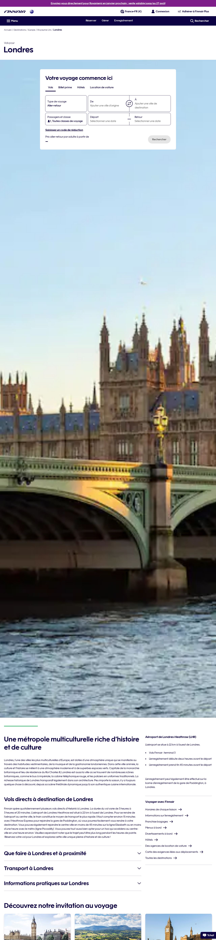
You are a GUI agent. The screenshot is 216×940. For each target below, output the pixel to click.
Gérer (105, 20)
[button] (129, 103)
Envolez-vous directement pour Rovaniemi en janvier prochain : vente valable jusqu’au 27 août (108, 3)
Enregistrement (123, 20)
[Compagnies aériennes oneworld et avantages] (32, 11)
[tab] (50, 87)
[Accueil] (15, 11)
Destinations (20, 29)
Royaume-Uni (44, 29)
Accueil (7, 29)
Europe (31, 29)
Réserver (91, 20)
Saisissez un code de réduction (64, 130)
